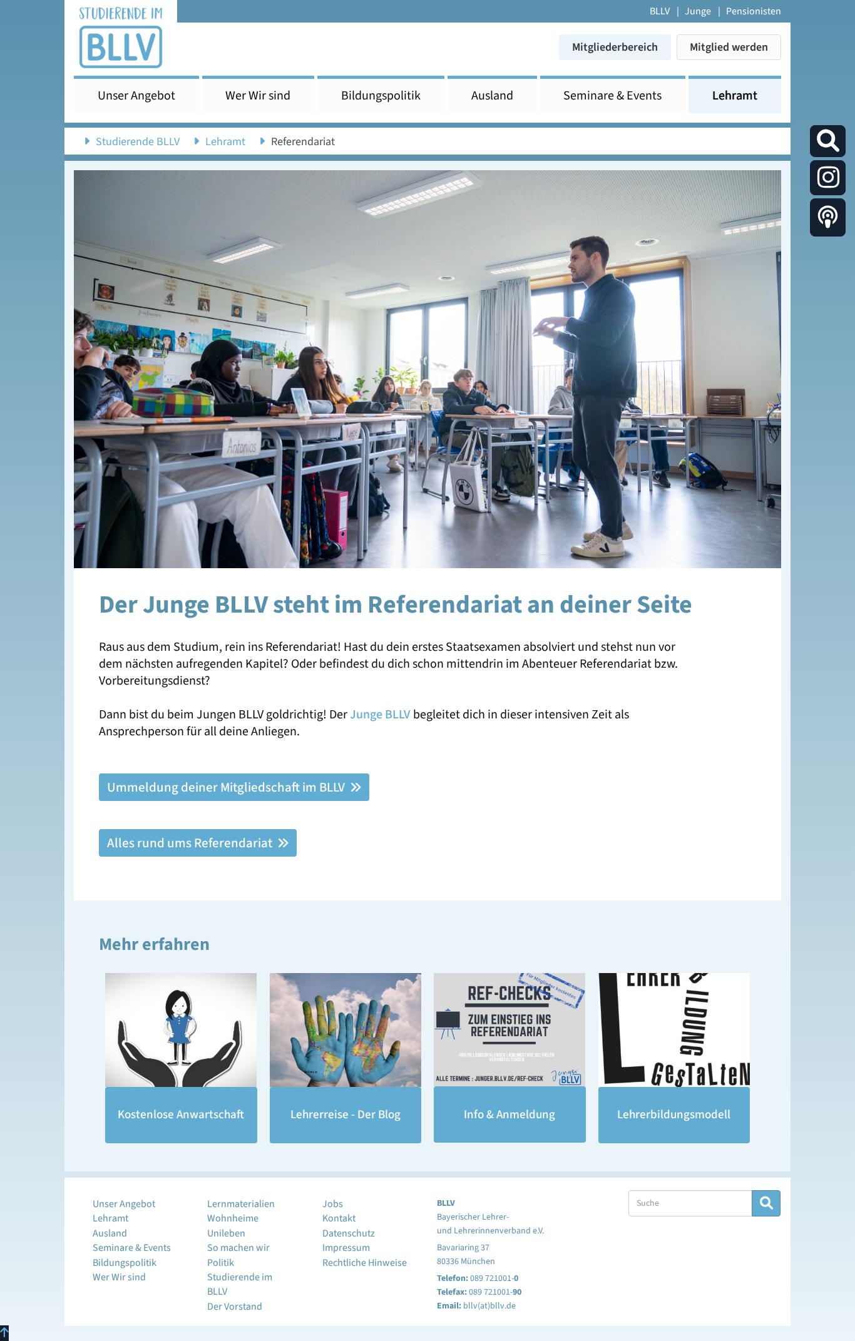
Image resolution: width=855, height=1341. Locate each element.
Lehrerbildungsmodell (673, 1114)
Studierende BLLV (138, 142)
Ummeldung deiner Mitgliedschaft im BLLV (227, 787)
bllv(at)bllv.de (489, 1306)
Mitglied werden (729, 47)
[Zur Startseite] (121, 36)
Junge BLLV (380, 714)
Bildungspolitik (381, 96)
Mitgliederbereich (615, 47)
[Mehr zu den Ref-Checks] (510, 1030)
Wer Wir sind (257, 96)
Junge (698, 11)
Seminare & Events (612, 96)
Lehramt (734, 96)
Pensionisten (753, 11)
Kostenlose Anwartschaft (181, 1114)
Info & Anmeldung (509, 1114)
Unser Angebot (136, 96)
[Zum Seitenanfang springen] (4, 1333)
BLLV (660, 11)
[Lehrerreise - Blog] (346, 1030)
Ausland (492, 96)
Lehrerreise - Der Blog (345, 1114)
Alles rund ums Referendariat (191, 843)
